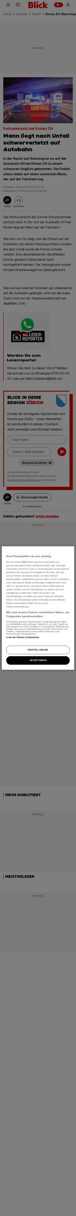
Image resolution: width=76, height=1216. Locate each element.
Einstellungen (38, 650)
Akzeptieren (38, 660)
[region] (38, 608)
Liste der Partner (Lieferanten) (22, 637)
